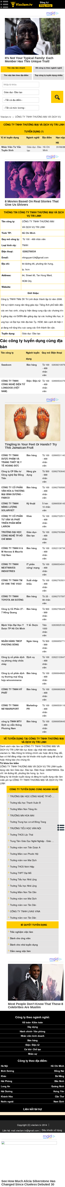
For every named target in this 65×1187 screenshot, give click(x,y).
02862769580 (58, 487)
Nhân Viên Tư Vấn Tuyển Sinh (11, 148)
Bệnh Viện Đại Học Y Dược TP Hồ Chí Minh (13, 626)
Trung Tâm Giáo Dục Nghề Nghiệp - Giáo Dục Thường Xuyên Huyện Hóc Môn (32, 841)
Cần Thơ (59, 1096)
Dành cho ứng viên (20, 938)
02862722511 (58, 516)
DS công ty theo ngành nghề (49, 67)
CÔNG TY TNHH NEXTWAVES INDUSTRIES (9, 567)
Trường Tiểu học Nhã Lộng (23, 879)
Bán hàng (32, 364)
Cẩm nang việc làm (20, 951)
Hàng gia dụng (31, 473)
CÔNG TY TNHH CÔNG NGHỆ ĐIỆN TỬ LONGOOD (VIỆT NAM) (13, 386)
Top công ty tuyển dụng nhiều (49, 75)
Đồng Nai (59, 1070)
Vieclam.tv (6, 116)
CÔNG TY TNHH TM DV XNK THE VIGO (11, 582)
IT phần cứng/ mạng (33, 565)
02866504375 (58, 380)
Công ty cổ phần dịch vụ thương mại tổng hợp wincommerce (12, 676)
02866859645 (58, 721)
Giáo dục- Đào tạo (32, 533)
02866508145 (58, 503)
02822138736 (58, 548)
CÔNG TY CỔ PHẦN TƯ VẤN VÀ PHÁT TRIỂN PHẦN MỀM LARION (12, 521)
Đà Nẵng (59, 1076)
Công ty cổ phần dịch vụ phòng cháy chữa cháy (12, 660)
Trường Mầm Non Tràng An (23, 809)
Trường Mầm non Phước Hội (24, 853)
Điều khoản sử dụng (52, 1130)
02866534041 (58, 564)
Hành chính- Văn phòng (32, 1031)
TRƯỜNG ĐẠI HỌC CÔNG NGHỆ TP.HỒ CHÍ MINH (12, 535)
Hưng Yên (58, 1091)
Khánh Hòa (7, 1096)
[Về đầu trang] (61, 1183)
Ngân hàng (32, 641)
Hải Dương (6, 1091)
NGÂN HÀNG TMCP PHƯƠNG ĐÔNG (11, 642)
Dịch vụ (31, 657)
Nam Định (59, 1101)
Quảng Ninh (57, 1086)
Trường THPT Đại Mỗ (20, 873)
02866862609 (58, 689)
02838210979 (58, 364)
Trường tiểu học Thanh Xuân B (25, 802)
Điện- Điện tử (34, 380)
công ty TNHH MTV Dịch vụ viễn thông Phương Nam (11, 725)
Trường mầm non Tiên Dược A (25, 847)
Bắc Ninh (59, 1081)
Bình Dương (7, 1070)
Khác (29, 516)
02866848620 (58, 673)
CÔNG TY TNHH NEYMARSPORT (10, 707)
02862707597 (58, 596)
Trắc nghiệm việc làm (22, 931)
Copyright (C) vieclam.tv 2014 (32, 1125)
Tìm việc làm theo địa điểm (16, 75)
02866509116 (58, 705)
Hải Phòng (6, 1081)
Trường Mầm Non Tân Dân (23, 892)
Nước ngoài (7, 1101)
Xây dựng (32, 1026)
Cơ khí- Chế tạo (32, 1049)
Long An (5, 1086)
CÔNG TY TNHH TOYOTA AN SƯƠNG (12, 598)
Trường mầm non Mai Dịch (23, 860)
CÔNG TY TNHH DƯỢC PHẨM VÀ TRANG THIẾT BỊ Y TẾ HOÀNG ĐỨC (11, 460)
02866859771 (58, 641)
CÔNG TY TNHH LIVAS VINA (25, 911)
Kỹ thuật (31, 503)
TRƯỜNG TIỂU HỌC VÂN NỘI (25, 828)
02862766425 (58, 609)
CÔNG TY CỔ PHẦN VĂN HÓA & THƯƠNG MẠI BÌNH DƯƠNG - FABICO (12, 492)
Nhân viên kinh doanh (32, 1035)
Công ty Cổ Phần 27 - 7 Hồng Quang (12, 610)
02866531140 (58, 455)
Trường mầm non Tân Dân (23, 905)
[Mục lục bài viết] (61, 827)
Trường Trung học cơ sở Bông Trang (28, 821)
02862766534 (29, 251)
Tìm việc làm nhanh (16, 67)
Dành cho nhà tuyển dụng (24, 944)
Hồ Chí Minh (46, 148)
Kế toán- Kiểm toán (32, 1022)
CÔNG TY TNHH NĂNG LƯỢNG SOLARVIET (9, 507)
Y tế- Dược (32, 625)
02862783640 (58, 471)
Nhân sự (32, 1053)
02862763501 (58, 580)
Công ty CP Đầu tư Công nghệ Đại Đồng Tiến (12, 475)
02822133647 (58, 657)
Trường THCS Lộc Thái (21, 834)
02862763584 (58, 532)
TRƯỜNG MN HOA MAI (22, 815)
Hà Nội (4, 1065)
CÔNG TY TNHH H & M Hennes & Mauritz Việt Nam (12, 551)
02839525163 (58, 625)
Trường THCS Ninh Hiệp (22, 866)
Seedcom (6, 364)
